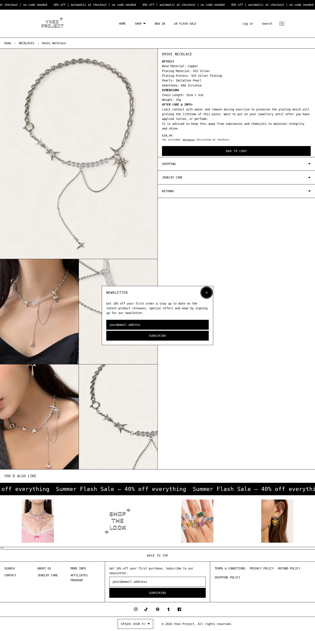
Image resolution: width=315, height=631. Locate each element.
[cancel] (206, 292)
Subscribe (157, 335)
